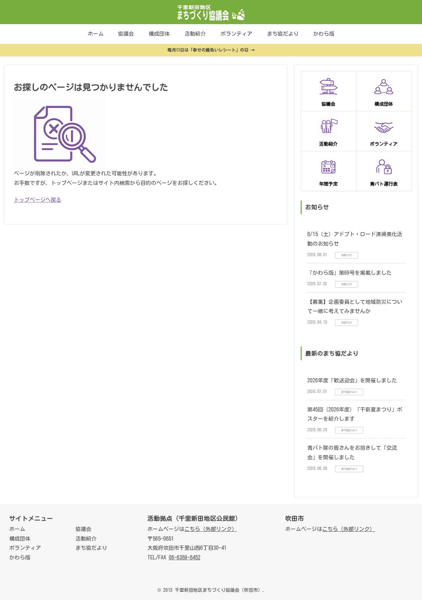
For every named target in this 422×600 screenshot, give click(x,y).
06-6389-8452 (184, 557)
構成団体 (19, 538)
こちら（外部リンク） (210, 529)
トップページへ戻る (37, 199)
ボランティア (25, 547)
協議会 (83, 529)
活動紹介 (86, 538)
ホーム (17, 529)
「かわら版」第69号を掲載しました (349, 272)
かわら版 (19, 557)
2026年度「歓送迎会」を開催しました (352, 380)
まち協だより (91, 547)
